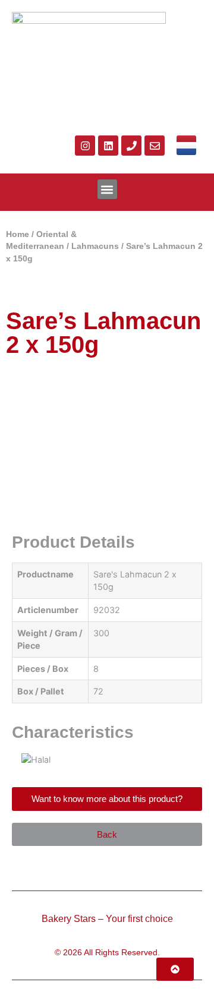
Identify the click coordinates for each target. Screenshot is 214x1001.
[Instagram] (85, 145)
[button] (107, 189)
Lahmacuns (95, 246)
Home (17, 234)
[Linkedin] (108, 145)
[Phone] (131, 145)
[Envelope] (154, 145)
